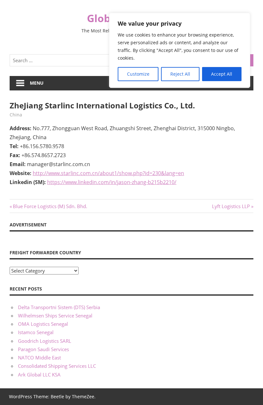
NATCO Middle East (39, 357)
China (16, 115)
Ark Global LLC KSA (39, 374)
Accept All (221, 74)
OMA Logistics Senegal (43, 324)
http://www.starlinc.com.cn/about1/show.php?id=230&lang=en (108, 173)
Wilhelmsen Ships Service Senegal (55, 315)
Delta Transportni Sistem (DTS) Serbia (59, 307)
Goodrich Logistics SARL (44, 341)
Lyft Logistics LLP (231, 206)
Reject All (180, 74)
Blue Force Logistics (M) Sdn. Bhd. (50, 206)
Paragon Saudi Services (43, 349)
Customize (138, 74)
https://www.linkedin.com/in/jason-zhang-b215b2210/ (111, 182)
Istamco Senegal (36, 332)
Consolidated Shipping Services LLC (57, 366)
